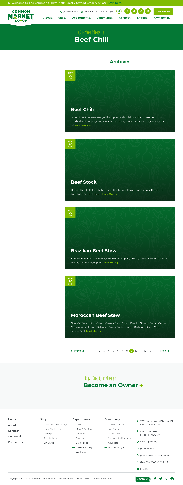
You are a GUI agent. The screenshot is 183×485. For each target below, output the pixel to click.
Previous (79, 350)
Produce (80, 433)
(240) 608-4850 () (154, 455)
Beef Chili (82, 109)
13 (150, 350)
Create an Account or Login (98, 11)
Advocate (113, 442)
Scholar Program (117, 447)
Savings (48, 433)
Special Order (51, 438)
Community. (105, 17)
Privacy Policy (82, 478)
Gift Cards (49, 442)
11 (141, 350)
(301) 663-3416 (147, 448)
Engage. (142, 17)
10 (136, 350)
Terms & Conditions (102, 478)
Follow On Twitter (134, 11)
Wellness (80, 452)
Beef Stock (84, 182)
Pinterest (148, 11)
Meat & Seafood (84, 429)
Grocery (80, 438)
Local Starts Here (53, 429)
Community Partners (119, 438)
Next (163, 350)
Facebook (127, 11)
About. (48, 17)
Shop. (62, 17)
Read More (81, 125)
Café (78, 424)
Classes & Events (117, 424)
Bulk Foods (82, 442)
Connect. (125, 17)
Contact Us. (16, 442)
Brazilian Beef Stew (94, 250)
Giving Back (114, 433)
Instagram (141, 11)
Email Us (144, 469)
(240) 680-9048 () (154, 462)
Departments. (81, 17)
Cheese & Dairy (84, 447)
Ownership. (162, 17)
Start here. (115, 3)
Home (12, 419)
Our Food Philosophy (55, 424)
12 (145, 350)
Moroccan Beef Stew (95, 315)
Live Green (114, 429)
